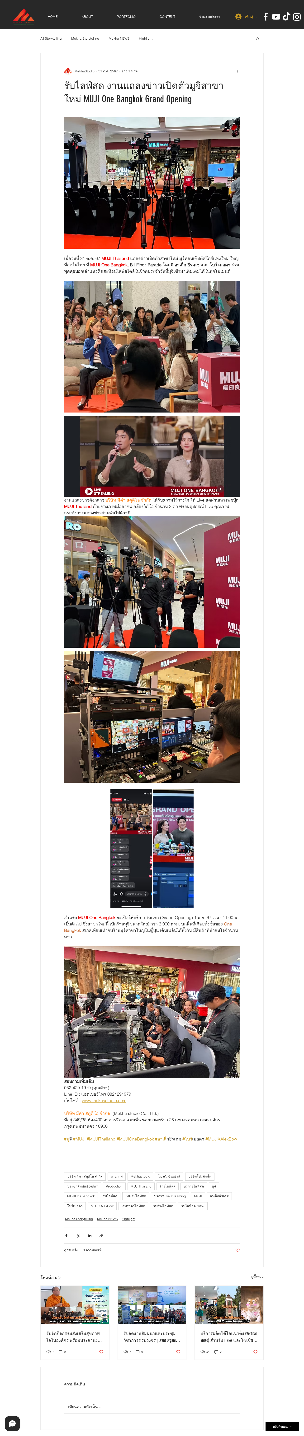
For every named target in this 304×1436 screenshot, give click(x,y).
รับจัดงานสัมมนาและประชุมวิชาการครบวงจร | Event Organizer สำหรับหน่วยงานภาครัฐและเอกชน (152, 1337)
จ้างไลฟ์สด (168, 1186)
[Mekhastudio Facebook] (266, 17)
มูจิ (214, 1186)
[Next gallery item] (188, 848)
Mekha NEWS (119, 38)
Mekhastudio (140, 1176)
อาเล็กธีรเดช (219, 1196)
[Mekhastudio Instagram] (297, 17)
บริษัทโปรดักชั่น (199, 1176)
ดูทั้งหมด (257, 1277)
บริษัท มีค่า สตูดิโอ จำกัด (85, 1176)
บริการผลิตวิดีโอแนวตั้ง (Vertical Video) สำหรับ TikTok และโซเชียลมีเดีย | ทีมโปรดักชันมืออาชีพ (228, 1337)
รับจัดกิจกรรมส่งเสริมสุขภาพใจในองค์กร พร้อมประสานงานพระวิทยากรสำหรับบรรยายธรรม (74, 1337)
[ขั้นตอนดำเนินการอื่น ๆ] (237, 71)
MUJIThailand (141, 1186)
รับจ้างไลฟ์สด (163, 1206)
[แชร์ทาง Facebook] (66, 1235)
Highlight (145, 38)
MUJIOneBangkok (81, 1196)
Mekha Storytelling (85, 38)
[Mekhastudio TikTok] (286, 17)
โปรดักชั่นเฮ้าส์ (169, 1176)
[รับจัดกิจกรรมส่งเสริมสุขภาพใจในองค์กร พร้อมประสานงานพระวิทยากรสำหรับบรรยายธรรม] (75, 1305)
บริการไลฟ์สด (194, 1186)
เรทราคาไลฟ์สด (133, 1206)
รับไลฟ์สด (110, 1196)
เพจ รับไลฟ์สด (135, 1196)
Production (114, 1186)
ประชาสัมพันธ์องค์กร (82, 1186)
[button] (257, 39)
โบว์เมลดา (75, 1206)
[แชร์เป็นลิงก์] (101, 1235)
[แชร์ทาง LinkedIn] (89, 1235)
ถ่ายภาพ (117, 1176)
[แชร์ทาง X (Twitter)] (78, 1235)
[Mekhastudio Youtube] (276, 17)
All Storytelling (51, 38)
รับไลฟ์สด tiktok (192, 1206)
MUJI (198, 1196)
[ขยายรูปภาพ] (131, 848)
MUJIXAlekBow (102, 1206)
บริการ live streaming (170, 1196)
